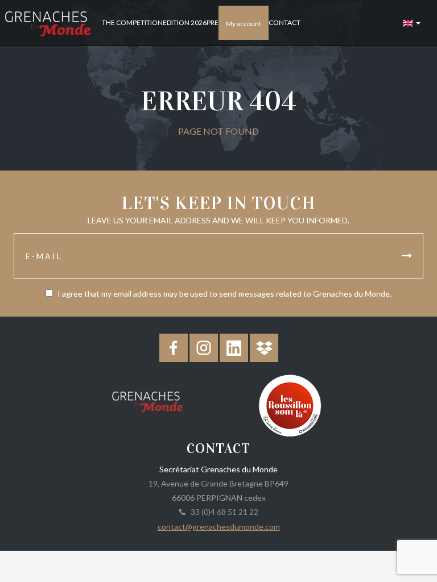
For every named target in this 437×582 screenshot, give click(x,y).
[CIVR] (289, 404)
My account (243, 23)
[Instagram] (203, 348)
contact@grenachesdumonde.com (219, 526)
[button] (411, 22)
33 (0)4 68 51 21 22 (222, 512)
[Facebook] (173, 348)
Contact (284, 22)
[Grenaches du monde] (147, 399)
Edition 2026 (185, 22)
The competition (132, 22)
